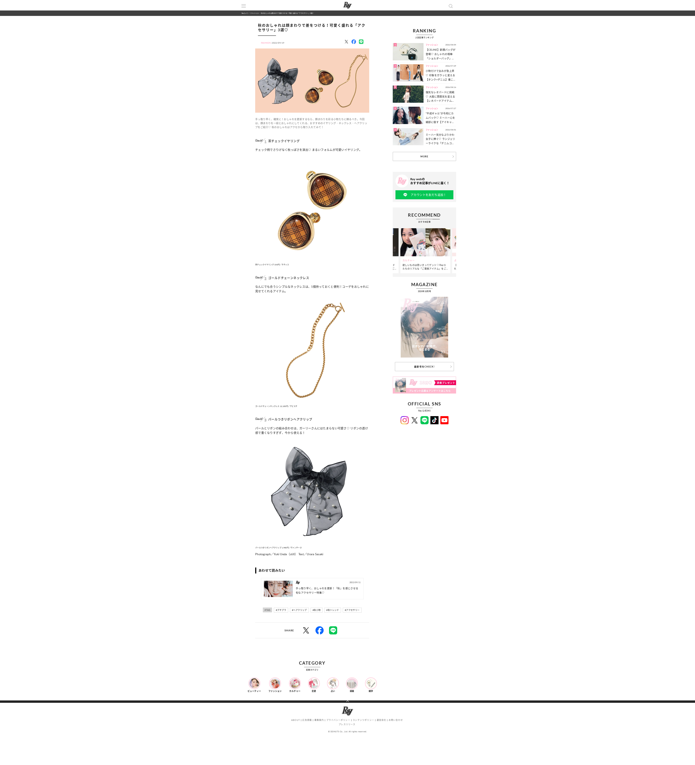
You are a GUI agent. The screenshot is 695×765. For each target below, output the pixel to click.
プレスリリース (347, 724)
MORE (424, 156)
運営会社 (381, 720)
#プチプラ (281, 610)
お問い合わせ (396, 720)
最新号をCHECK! (424, 366)
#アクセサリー (352, 610)
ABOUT (295, 720)
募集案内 (319, 720)
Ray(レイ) (245, 13)
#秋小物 (317, 610)
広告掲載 (307, 720)
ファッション (254, 13)
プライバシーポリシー (338, 720)
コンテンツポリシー (363, 720)
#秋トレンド (332, 610)
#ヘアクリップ (299, 610)
